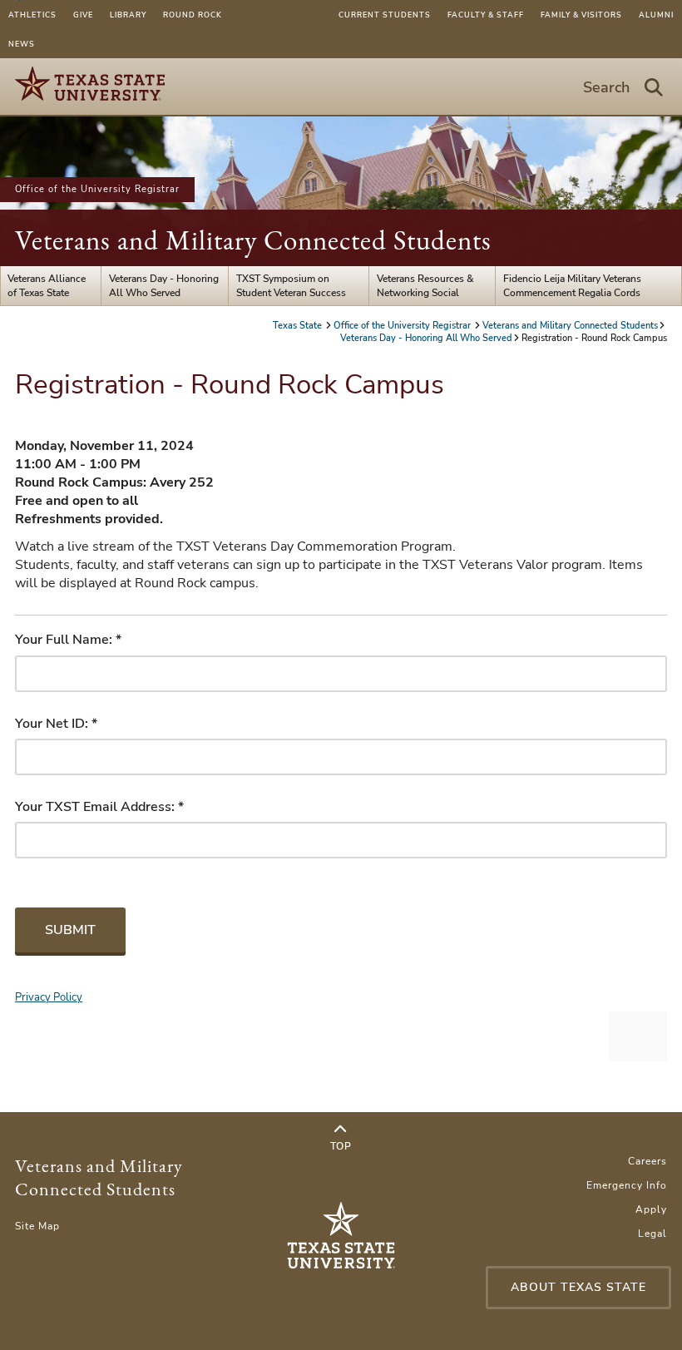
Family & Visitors (581, 15)
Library (128, 15)
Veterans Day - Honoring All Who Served (164, 285)
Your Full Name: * (68, 639)
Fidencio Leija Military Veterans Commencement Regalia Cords (572, 285)
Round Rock (192, 15)
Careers (647, 1161)
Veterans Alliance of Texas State (46, 285)
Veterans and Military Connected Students (253, 240)
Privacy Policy (48, 997)
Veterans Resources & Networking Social (425, 285)
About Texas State (578, 1287)
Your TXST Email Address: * (99, 807)
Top (341, 1146)
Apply (651, 1209)
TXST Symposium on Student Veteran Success (291, 285)
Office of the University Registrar (97, 189)
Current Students (385, 15)
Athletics (32, 15)
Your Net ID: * (56, 724)
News (21, 44)
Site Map (37, 1226)
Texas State (298, 325)
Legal (652, 1233)
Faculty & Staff (485, 15)
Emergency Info (626, 1185)
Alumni (656, 15)
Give (83, 15)
